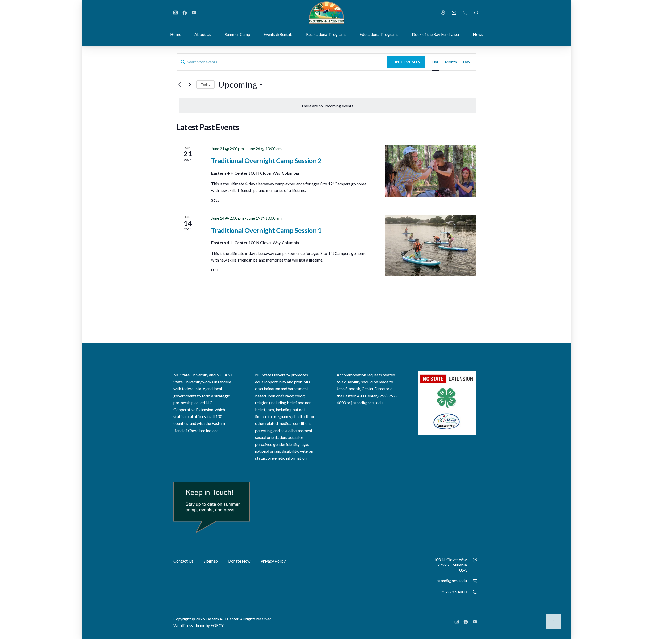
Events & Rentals (278, 34)
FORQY (217, 625)
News (478, 34)
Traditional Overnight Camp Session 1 (266, 230)
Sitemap (211, 560)
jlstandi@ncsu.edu (367, 402)
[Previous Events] (180, 84)
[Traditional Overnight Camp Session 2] (430, 171)
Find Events (406, 61)
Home (175, 34)
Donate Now (239, 560)
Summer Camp (237, 34)
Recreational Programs (326, 34)
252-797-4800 (454, 591)
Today (205, 84)
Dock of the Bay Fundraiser (436, 34)
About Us (202, 34)
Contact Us (183, 560)
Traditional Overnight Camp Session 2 (266, 160)
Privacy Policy (273, 560)
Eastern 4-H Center (222, 619)
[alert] (327, 105)
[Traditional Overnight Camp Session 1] (430, 245)
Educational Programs (379, 34)
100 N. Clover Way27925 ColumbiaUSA (450, 564)
